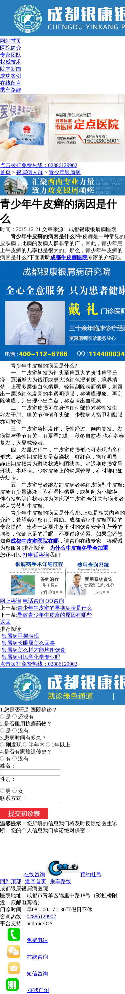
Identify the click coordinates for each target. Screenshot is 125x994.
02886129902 (41, 916)
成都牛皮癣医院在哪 (35, 541)
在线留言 (10, 83)
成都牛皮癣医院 (69, 257)
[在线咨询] (62, 193)
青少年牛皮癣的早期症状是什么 (54, 608)
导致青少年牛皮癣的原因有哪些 (54, 615)
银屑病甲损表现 (20, 636)
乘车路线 (10, 90)
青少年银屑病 (65, 172)
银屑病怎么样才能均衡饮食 (34, 650)
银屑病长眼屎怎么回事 (28, 643)
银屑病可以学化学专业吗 (31, 657)
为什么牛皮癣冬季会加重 (79, 548)
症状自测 (38, 990)
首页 (5, 172)
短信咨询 (37, 973)
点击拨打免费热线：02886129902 (38, 165)
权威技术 (10, 62)
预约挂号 (91, 874)
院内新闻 (10, 69)
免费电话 (37, 940)
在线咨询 (34, 874)
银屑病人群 (29, 172)
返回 (5, 622)
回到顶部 (10, 881)
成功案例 (10, 76)
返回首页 (35, 881)
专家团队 (10, 55)
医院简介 (10, 48)
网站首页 (10, 41)
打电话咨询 (36, 555)
